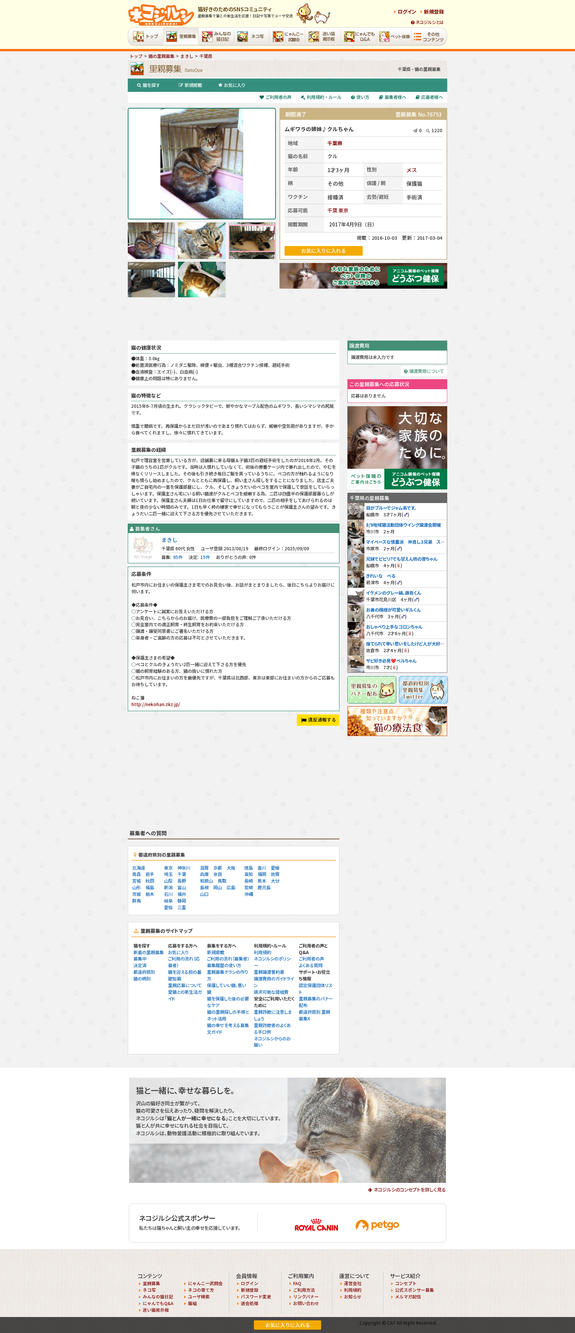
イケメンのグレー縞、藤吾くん (393, 593)
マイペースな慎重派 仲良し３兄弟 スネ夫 (407, 542)
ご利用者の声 (278, 97)
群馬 (136, 901)
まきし (169, 540)
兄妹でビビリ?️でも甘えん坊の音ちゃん (401, 559)
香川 (262, 868)
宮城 (136, 881)
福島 (149, 887)
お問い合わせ (306, 1303)
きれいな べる (380, 576)
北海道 (138, 868)
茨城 (136, 894)
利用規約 (262, 952)
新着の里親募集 (148, 952)
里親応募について (185, 985)
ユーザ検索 (199, 1296)
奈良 (217, 874)
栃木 (149, 894)
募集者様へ (395, 97)
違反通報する (322, 719)
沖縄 (248, 894)
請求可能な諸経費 (271, 992)
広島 (231, 887)
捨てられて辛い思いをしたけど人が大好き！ (406, 644)
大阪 (231, 868)
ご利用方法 (304, 1290)
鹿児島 (264, 887)
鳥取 (222, 881)
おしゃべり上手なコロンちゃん (394, 627)
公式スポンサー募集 (414, 1290)
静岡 (181, 901)
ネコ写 (149, 1290)
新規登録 (434, 11)
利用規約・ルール (324, 97)
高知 (248, 874)
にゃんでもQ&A (158, 1303)
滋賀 (204, 868)
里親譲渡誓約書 (269, 972)
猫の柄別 (142, 978)
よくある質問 (310, 965)
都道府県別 (144, 972)
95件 (178, 557)
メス (411, 170)
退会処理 (249, 1303)
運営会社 (352, 1283)
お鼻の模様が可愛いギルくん (393, 610)
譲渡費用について (426, 371)
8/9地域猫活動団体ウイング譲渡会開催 (403, 525)
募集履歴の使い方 (224, 965)
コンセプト (406, 1283)
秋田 (149, 881)
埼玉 (168, 874)
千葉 (332, 210)
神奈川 (183, 868)
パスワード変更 (256, 1296)
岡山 (217, 887)
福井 (181, 894)
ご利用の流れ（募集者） (228, 958)
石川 (168, 894)
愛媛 (275, 868)
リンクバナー (306, 1296)
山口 (204, 894)
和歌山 (206, 881)
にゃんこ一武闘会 (205, 1283)
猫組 (192, 1303)
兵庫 (204, 874)
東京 (343, 210)
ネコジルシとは (430, 22)
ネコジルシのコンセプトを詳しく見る (410, 1189)
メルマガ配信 (408, 1296)
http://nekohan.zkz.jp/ (155, 704)
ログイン (407, 11)
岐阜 (168, 901)
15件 (205, 557)
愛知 (168, 907)
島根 (204, 887)
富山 (181, 887)
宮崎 (248, 887)
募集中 (139, 958)
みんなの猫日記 (158, 1296)
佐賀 (275, 874)
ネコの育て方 (201, 1290)
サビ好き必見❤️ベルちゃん (391, 661)
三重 (181, 907)
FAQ (297, 1283)
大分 (275, 881)
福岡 (262, 874)
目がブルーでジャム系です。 (391, 508)
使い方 (362, 97)
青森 (136, 874)
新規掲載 (193, 85)
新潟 (168, 887)
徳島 (248, 868)
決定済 (139, 965)
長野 (181, 881)
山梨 (168, 881)
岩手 (149, 874)
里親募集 (151, 1283)
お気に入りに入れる (287, 1324)
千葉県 (334, 142)
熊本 (262, 881)
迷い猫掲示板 (156, 1310)
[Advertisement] (287, 319)
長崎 (248, 881)
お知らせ (352, 1296)
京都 (217, 868)
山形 (136, 887)
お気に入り (235, 85)
